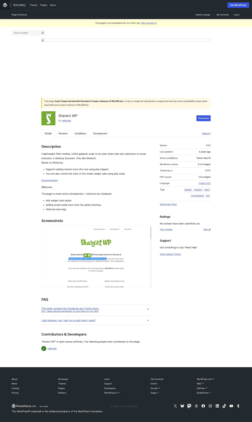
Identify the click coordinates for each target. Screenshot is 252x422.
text (207, 196)
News (14, 383)
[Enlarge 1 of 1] (147, 229)
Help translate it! (149, 23)
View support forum (170, 254)
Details (48, 133)
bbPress (202, 388)
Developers (110, 388)
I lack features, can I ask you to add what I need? (68, 320)
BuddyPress (204, 393)
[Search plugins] (43, 33)
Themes (62, 383)
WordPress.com (206, 379)
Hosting (15, 388)
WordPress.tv (112, 393)
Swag (155, 393)
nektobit (66, 120)
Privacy (15, 393)
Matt (200, 383)
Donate (155, 388)
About (15, 379)
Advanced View (168, 204)
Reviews (63, 133)
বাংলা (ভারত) (44, 406)
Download (203, 118)
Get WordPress (238, 5)
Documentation (49, 180)
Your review (166, 229)
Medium (188, 190)
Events (154, 383)
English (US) (205, 183)
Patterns (62, 393)
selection (198, 190)
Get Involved (157, 379)
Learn (107, 379)
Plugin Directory (19, 14)
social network (197, 196)
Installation (80, 133)
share (206, 190)
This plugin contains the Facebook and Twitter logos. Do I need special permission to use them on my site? (70, 310)
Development (100, 133)
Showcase (63, 379)
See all (207, 229)
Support (206, 133)
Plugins (61, 388)
